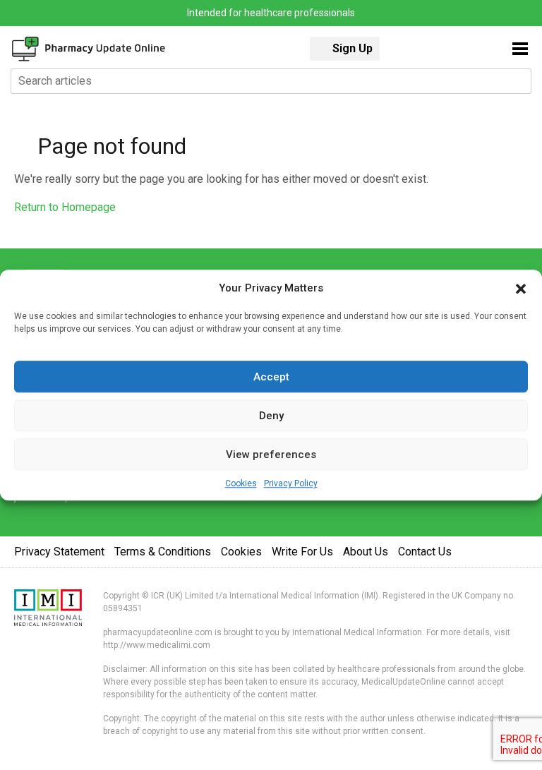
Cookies (241, 483)
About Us (365, 551)
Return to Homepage (65, 207)
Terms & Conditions (162, 551)
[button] (521, 288)
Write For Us (302, 551)
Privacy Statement (59, 551)
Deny (271, 415)
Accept (271, 377)
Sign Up (352, 48)
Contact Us (425, 551)
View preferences (271, 454)
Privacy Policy (291, 483)
